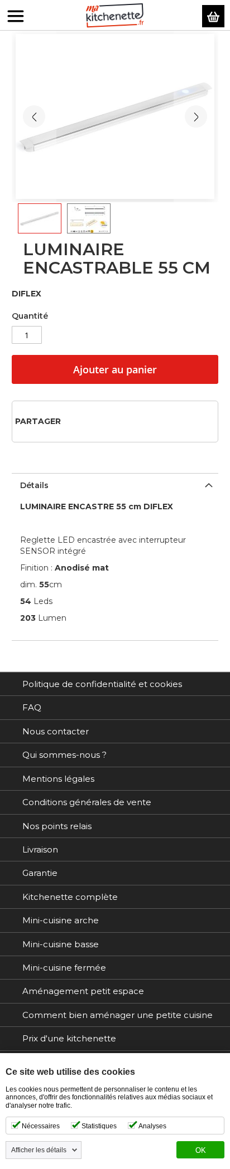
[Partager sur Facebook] (72, 421)
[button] (196, 116)
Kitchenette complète (70, 897)
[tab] (115, 484)
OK (200, 1151)
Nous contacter (55, 731)
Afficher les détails (38, 1150)
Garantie (40, 873)
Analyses (152, 1126)
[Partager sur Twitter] (90, 421)
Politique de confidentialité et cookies (102, 684)
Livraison (40, 849)
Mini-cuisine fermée (64, 967)
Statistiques (99, 1126)
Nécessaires (41, 1126)
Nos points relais (57, 826)
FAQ (31, 707)
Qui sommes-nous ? (64, 754)
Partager (38, 421)
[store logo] (115, 15)
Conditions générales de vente (86, 802)
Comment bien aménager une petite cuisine (117, 1015)
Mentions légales (58, 778)
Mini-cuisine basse (60, 944)
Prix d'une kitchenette (69, 1038)
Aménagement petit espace (83, 991)
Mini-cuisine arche (60, 920)
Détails (34, 485)
